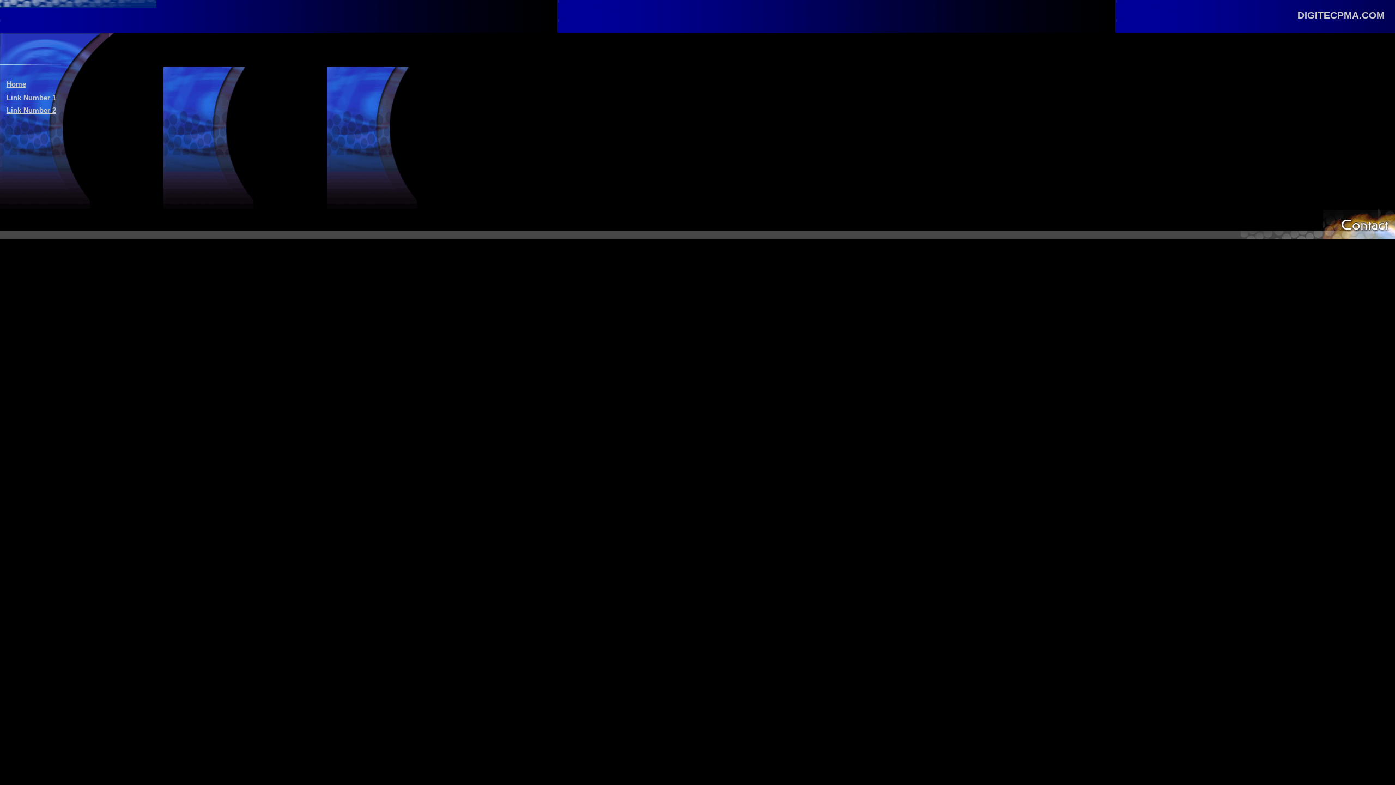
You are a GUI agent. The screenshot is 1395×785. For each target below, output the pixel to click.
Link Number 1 (31, 98)
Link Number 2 (31, 110)
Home (16, 84)
